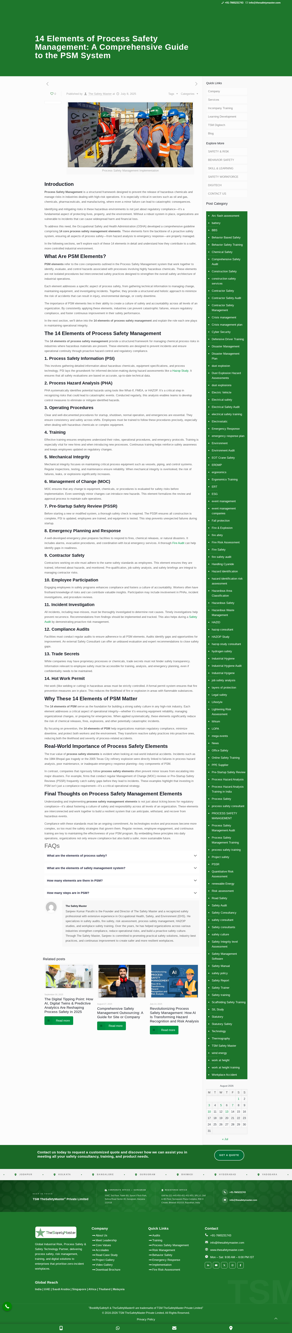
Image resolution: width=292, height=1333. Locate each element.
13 (226, 1111)
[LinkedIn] (208, 1265)
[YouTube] (216, 1265)
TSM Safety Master (224, 1045)
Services (213, 99)
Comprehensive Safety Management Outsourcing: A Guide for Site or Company (120, 1013)
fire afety (217, 535)
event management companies (224, 511)
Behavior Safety (162, 1255)
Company (214, 91)
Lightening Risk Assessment (221, 712)
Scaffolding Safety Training (229, 1002)
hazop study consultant (226, 644)
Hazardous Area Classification (222, 593)
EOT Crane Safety (223, 457)
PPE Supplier (220, 765)
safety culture (220, 934)
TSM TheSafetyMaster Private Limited (141, 1312)
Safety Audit (219, 905)
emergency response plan (228, 436)
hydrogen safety (222, 651)
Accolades (102, 1250)
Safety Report (220, 980)
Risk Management (163, 1250)
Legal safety (219, 694)
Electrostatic (220, 421)
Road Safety (219, 898)
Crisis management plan (227, 324)
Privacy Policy (146, 1319)
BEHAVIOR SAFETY (221, 160)
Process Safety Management (170, 1245)
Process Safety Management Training (225, 840)
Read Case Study (107, 1255)
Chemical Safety (222, 252)
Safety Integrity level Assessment (225, 944)
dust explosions (222, 385)
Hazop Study (180, 370)
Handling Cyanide (223, 564)
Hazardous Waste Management (223, 613)
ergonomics (219, 472)
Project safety (220, 857)
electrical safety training (227, 414)
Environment (220, 443)
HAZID (216, 622)
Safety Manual (221, 966)
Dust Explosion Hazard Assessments (226, 375)
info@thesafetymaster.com (265, 2)
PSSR (215, 864)
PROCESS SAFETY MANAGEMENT (224, 816)
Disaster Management (225, 346)
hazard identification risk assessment (227, 581)
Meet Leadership (106, 1240)
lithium (216, 721)
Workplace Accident (224, 1074)
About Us (101, 1235)
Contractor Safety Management (223, 308)
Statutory (217, 1016)
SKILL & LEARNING (220, 168)
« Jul (225, 1139)
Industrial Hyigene (223, 673)
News (215, 743)
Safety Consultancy (224, 912)
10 (209, 1111)
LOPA (215, 728)
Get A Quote (229, 1155)
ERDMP (217, 465)
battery (216, 223)
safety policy (220, 973)
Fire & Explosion (222, 527)
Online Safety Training (226, 757)
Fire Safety (219, 549)
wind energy (219, 1053)
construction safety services (224, 281)
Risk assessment (223, 891)
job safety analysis (223, 680)
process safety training (226, 849)
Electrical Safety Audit (226, 407)
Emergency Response (226, 428)
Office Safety (220, 750)
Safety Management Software (224, 956)
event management (224, 501)
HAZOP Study (220, 636)
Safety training (221, 995)
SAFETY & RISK (218, 151)
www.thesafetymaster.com (227, 1250)
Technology (219, 1031)
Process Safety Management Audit (223, 828)
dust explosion (221, 365)
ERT (214, 486)
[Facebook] (240, 1265)
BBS (214, 230)
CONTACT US (217, 193)
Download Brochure (108, 1269)
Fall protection (221, 520)
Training (157, 1240)
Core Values (103, 1245)
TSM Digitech (216, 125)
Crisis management (224, 317)
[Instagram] (232, 1265)
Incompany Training (220, 108)
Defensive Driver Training (228, 339)
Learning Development (222, 116)
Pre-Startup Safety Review (228, 772)
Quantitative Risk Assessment (223, 874)
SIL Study (218, 1009)
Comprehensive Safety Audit (226, 262)
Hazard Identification (225, 571)
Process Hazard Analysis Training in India (228, 789)
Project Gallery (105, 1260)
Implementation (162, 1264)
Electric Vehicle (221, 392)
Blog (211, 133)
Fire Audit (178, 543)
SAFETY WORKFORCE (223, 176)
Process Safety (221, 798)
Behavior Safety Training (227, 244)
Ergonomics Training (225, 479)
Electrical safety (222, 399)
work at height (220, 1060)
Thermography (221, 1038)
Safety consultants (223, 927)
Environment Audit (223, 450)
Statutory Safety (222, 1024)
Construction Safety (224, 271)
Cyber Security (221, 332)
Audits (156, 1235)
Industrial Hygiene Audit (227, 665)
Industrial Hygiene (223, 658)
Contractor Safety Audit (226, 298)
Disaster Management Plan (225, 356)
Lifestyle (217, 702)
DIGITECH (215, 185)
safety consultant (222, 920)
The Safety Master (100, 93)
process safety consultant (228, 806)
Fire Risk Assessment (226, 542)
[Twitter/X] (224, 1265)
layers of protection (224, 687)
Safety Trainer (220, 987)
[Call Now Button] (7, 1306)
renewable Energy (223, 883)
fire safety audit (221, 556)
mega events (220, 736)
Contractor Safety (223, 290)
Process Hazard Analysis (228, 779)
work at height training (226, 1067)
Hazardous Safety (223, 603)
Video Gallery (104, 1264)
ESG (215, 494)
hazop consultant (222, 629)
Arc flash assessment (225, 215)
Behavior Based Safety (226, 237)
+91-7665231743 (234, 2)
